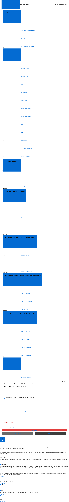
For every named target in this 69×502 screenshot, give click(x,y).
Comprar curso (6, 398)
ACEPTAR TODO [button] (34, 430)
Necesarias (3, 456)
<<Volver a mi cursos (9, 422)
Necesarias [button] (2, 454)
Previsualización (31, 30)
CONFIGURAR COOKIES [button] (50, 433)
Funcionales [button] (2, 494)
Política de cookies (15, 427)
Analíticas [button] (2, 476)
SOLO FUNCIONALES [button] (18, 433)
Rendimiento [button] (2, 483)
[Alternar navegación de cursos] (11, 4)
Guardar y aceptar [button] (3, 501)
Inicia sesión (6, 400)
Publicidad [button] (2, 469)
